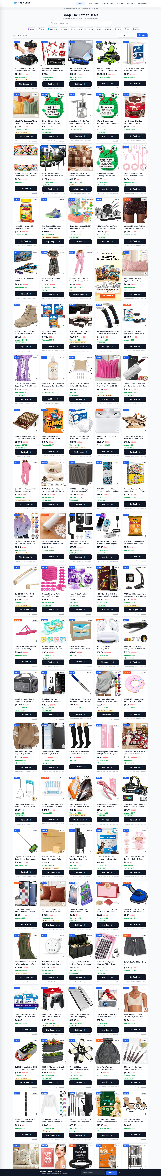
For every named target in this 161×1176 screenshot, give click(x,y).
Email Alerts (142, 3)
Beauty (109, 29)
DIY (82, 29)
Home (42, 29)
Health (119, 29)
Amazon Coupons (93, 3)
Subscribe (111, 1172)
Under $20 (120, 3)
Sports (91, 29)
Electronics (53, 29)
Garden (65, 29)
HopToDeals (24, 2)
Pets (74, 29)
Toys (99, 29)
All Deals (80, 3)
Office (137, 29)
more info (95, 8)
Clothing (32, 29)
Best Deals (131, 3)
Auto (128, 29)
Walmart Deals (107, 3)
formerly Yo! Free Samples (24, 4)
